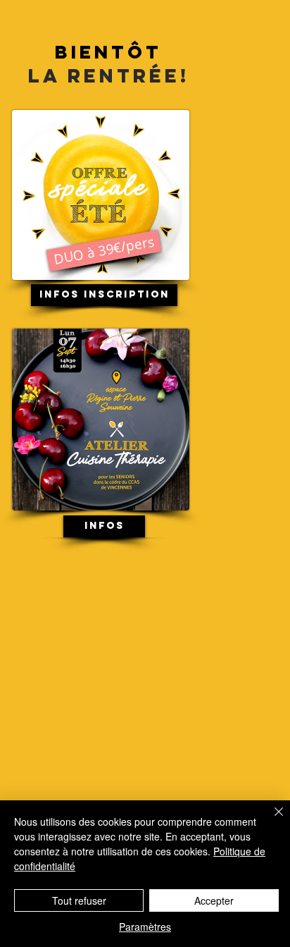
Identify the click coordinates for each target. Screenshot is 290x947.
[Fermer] (270, 820)
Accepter (214, 900)
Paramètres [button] (145, 926)
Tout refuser (79, 900)
